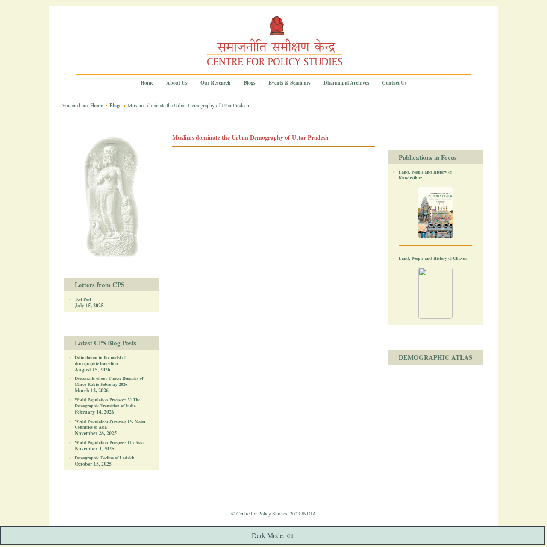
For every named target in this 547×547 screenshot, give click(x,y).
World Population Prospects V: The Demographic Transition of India (107, 403)
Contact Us (394, 82)
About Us (177, 82)
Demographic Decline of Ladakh (105, 458)
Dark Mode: (268, 535)
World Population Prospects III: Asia (109, 442)
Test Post (83, 299)
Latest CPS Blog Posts (105, 342)
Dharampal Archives (346, 82)
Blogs (250, 82)
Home (147, 82)
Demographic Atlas (435, 357)
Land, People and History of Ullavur (433, 258)
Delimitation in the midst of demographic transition (100, 360)
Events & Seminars (289, 82)
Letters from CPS (99, 284)
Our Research (215, 82)
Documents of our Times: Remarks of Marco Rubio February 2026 (109, 381)
